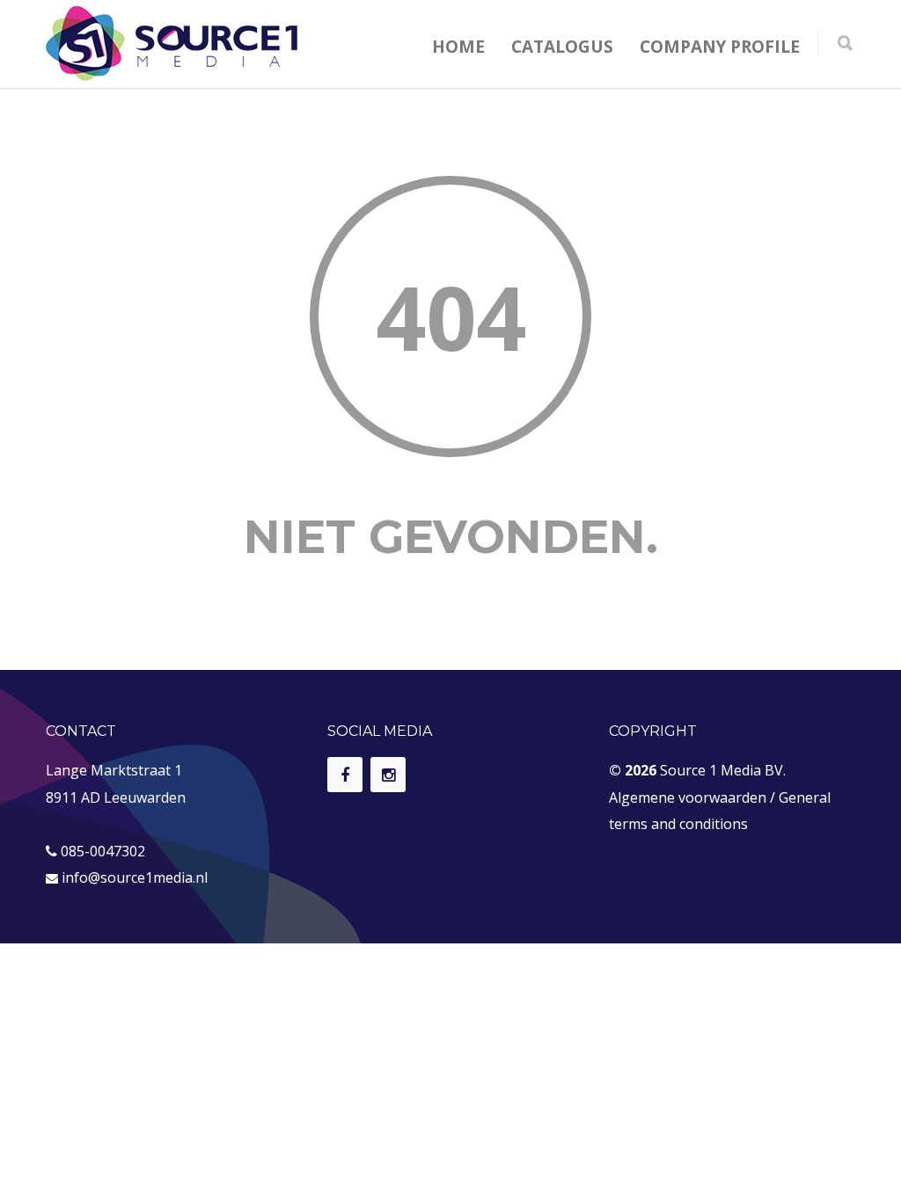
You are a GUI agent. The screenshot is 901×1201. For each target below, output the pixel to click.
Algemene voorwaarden (687, 797)
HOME (458, 46)
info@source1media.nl (135, 877)
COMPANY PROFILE (720, 46)
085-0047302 (103, 851)
